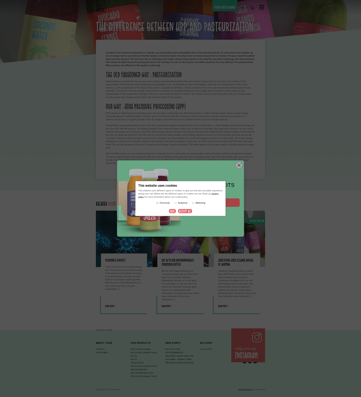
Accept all (185, 211)
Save (172, 211)
